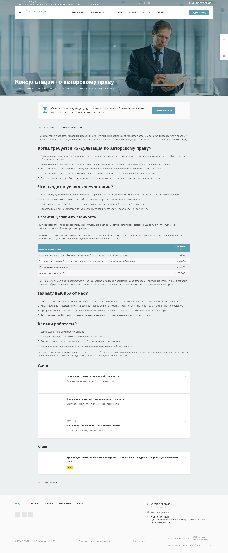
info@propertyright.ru (161, 512)
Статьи (49, 504)
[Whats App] (149, 3)
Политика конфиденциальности (94, 541)
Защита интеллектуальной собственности (93, 425)
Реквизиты (65, 504)
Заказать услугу (163, 110)
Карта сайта (139, 541)
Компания (33, 504)
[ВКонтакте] (139, 3)
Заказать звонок (158, 507)
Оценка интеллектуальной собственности (93, 376)
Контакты (82, 504)
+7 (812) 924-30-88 (201, 3)
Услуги (18, 504)
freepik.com (206, 545)
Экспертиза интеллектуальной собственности (95, 399)
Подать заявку (199, 12)
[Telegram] (144, 3)
